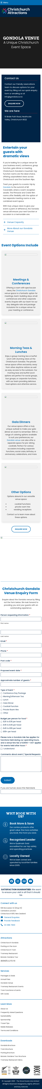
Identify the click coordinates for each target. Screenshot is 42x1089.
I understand (8, 749)
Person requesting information (15, 615)
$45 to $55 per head (12, 728)
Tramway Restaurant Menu (11, 1060)
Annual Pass (5, 979)
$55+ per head (9, 731)
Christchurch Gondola (25, 290)
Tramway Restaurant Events (12, 986)
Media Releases (7, 1027)
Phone (4, 651)
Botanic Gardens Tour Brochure (13, 1056)
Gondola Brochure (8, 1045)
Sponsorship (5, 1019)
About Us (4, 1009)
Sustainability (6, 1016)
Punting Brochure (7, 1053)
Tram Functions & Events (11, 990)
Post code (6, 660)
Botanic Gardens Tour (9, 957)
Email (4, 641)
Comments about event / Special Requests (20, 754)
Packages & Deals (8, 976)
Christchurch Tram (8, 950)
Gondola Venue (7, 983)
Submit (7, 780)
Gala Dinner (8, 703)
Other (5, 713)
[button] (4, 2)
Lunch (5, 700)
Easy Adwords (22, 1087)
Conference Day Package (14, 693)
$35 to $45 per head (12, 725)
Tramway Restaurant (9, 953)
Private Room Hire (11, 709)
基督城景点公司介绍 (8, 961)
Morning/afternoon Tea (13, 696)
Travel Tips (5, 1023)
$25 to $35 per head (12, 721)
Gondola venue (13, 440)
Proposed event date (11, 670)
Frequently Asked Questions (12, 1012)
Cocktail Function (10, 706)
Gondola (7, 187)
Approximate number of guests (16, 680)
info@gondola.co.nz (14, 96)
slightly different (33, 1084)
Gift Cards (5, 994)
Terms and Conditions (9, 1030)
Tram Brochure (7, 1049)
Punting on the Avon (9, 946)
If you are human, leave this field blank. (18, 788)
